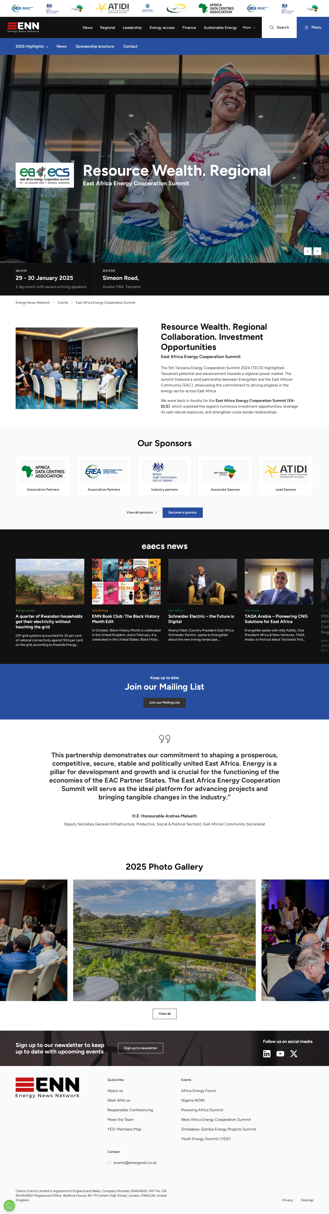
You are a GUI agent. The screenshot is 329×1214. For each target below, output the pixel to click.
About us (115, 1090)
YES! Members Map (124, 1129)
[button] (47, 46)
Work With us (118, 1100)
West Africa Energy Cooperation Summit (216, 1119)
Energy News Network (33, 303)
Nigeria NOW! (193, 1100)
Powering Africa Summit (202, 1110)
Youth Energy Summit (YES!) (206, 1139)
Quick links (115, 1080)
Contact (130, 46)
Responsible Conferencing (130, 1110)
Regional (107, 27)
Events (186, 1080)
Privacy (287, 1200)
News (87, 27)
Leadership (132, 27)
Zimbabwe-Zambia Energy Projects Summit (218, 1129)
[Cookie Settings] (9, 1206)
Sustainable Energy (220, 27)
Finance (189, 27)
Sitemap (307, 1200)
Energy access (162, 27)
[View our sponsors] (164, 8)
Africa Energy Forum (198, 1090)
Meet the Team (120, 1119)
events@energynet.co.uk (135, 1162)
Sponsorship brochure (95, 46)
